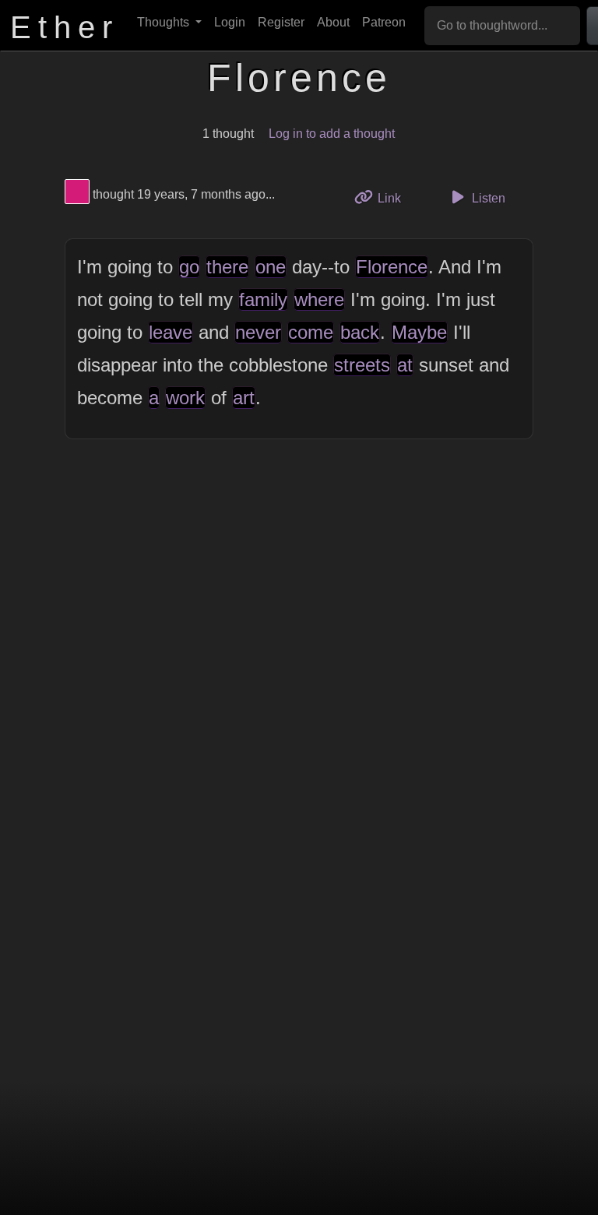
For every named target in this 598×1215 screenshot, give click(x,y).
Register (281, 22)
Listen (487, 198)
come (310, 332)
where (319, 299)
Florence (391, 266)
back (359, 332)
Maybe (419, 332)
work (185, 397)
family (263, 299)
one (270, 266)
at (405, 364)
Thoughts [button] (164, 22)
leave (170, 332)
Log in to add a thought (332, 133)
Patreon (384, 22)
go (189, 266)
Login (229, 22)
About (333, 22)
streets (362, 364)
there (227, 266)
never (258, 332)
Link (394, 198)
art (244, 397)
